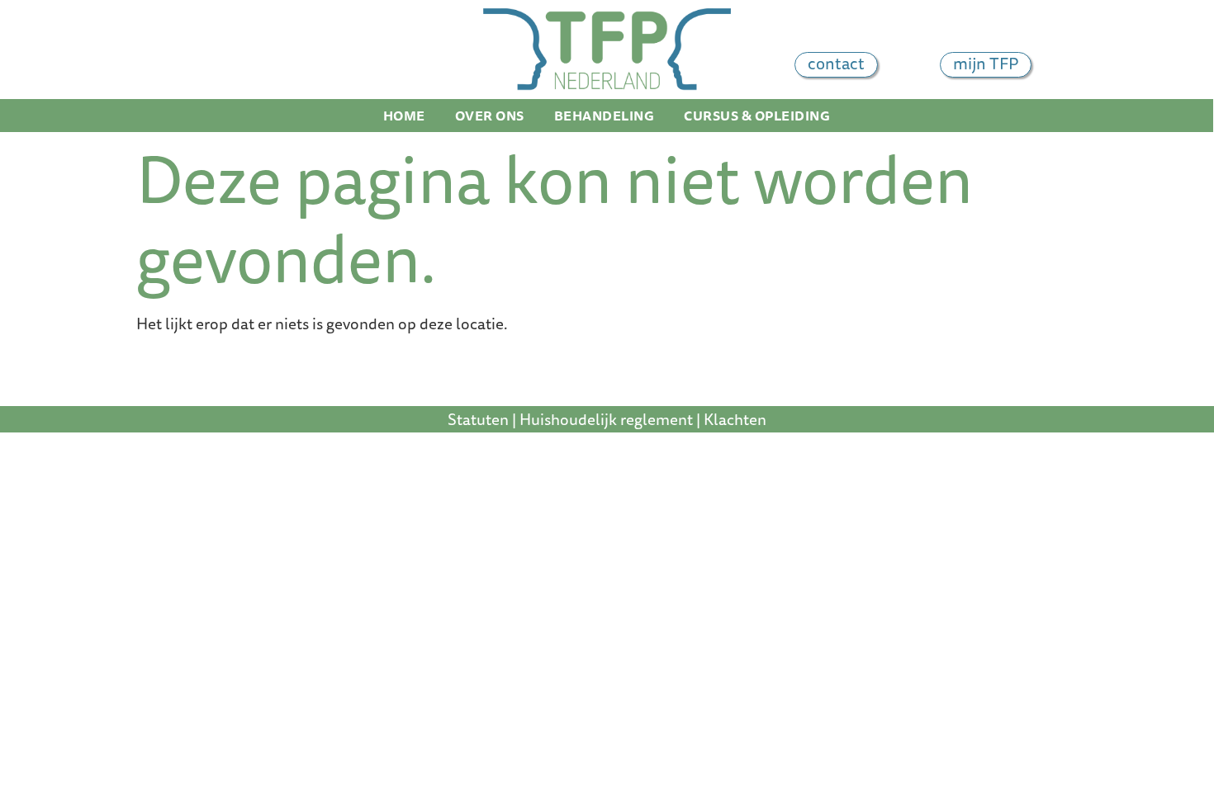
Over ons (489, 115)
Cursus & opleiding (757, 115)
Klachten (735, 419)
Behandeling (604, 115)
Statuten (478, 419)
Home (404, 115)
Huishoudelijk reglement (606, 419)
